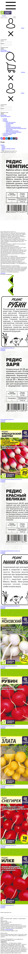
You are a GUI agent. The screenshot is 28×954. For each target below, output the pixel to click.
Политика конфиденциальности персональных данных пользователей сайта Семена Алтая (16, 128)
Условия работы (9, 123)
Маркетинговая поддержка (12, 130)
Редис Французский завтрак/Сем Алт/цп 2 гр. (11, 479)
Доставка (8, 124)
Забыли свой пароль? (5, 51)
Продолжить (3, 941)
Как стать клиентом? (11, 122)
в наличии (3, 273)
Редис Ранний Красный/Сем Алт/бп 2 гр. (10, 606)
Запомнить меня (4, 47)
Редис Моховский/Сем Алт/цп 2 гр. (9, 665)
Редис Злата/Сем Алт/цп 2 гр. (7, 785)
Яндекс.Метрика (9, 929)
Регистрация (3, 50)
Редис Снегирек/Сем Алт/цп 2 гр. (8, 845)
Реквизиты (8, 126)
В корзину (3, 350)
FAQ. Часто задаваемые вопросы (13, 132)
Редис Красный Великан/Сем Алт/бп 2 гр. (10, 550)
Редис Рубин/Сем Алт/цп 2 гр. (8, 725)
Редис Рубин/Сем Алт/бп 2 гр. (8, 347)
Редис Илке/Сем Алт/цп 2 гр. (7, 905)
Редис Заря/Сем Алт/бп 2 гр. (7, 419)
